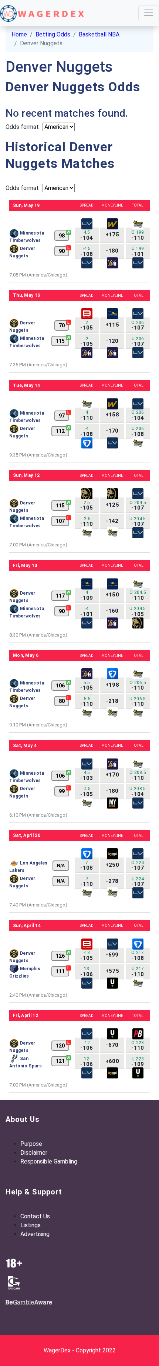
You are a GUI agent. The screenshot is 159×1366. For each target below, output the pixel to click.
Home (19, 34)
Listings (30, 1225)
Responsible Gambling (48, 1161)
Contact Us (35, 1216)
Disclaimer (33, 1152)
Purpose (31, 1143)
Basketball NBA (99, 34)
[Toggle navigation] (148, 13)
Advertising (35, 1234)
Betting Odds (52, 34)
